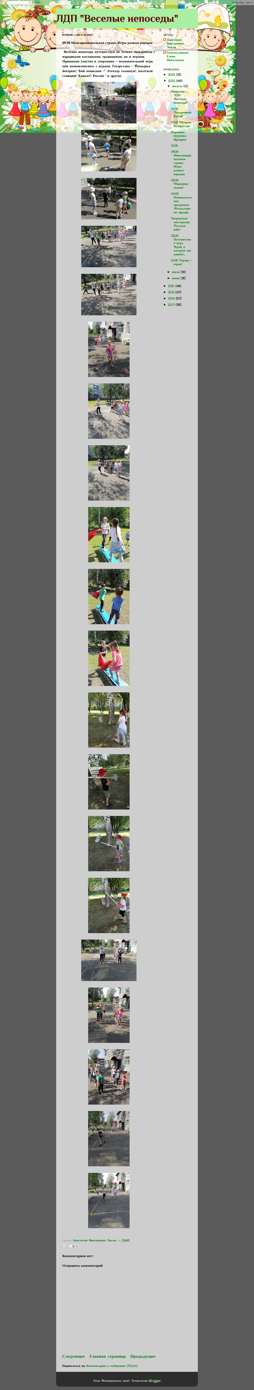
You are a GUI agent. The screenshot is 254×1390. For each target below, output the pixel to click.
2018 (172, 298)
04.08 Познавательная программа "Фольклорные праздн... (181, 203)
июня (176, 278)
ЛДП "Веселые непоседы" (117, 18)
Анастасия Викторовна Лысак (175, 43)
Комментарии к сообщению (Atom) (112, 1366)
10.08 (174, 145)
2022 (172, 81)
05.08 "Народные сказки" (180, 184)
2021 (172, 286)
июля (176, 272)
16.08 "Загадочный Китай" (181, 113)
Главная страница (108, 1356)
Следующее (73, 1356)
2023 (172, 74)
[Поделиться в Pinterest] (77, 1246)
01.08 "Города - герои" (181, 262)
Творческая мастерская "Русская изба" (180, 224)
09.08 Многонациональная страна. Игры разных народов (181, 163)
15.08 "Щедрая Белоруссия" (181, 124)
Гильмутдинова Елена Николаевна (178, 56)
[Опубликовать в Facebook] (74, 1246)
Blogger (155, 1381)
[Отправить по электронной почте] (64, 1246)
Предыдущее (143, 1356)
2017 (172, 305)
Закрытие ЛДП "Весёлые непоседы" (179, 97)
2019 (171, 292)
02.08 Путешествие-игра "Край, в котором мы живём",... (181, 245)
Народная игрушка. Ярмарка (178, 136)
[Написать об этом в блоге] (67, 1246)
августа (178, 86)
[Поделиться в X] (70, 1246)
